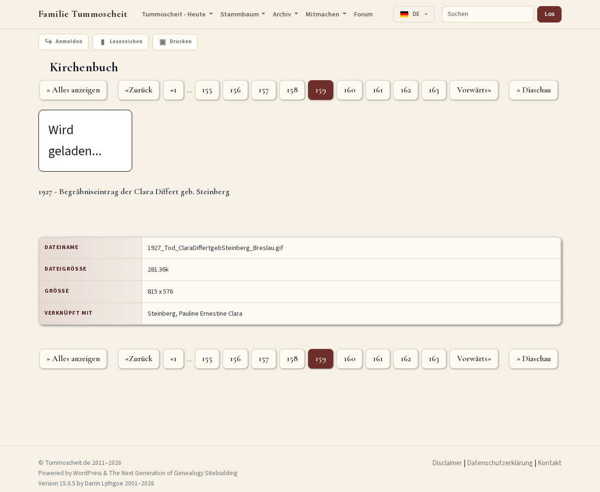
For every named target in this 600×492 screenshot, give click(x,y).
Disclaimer (447, 463)
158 (292, 90)
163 (434, 90)
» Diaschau (534, 90)
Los (550, 14)
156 (235, 90)
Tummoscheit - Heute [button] (174, 14)
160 (349, 90)
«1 (173, 90)
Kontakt (550, 463)
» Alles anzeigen (73, 90)
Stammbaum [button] (240, 14)
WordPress (87, 473)
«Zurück (138, 90)
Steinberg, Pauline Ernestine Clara (195, 313)
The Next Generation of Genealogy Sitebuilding (173, 473)
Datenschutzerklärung (500, 463)
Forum (363, 14)
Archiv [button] (282, 14)
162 (406, 90)
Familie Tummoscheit (83, 14)
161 (378, 90)
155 (207, 90)
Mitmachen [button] (323, 14)
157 (264, 90)
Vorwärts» (474, 90)
